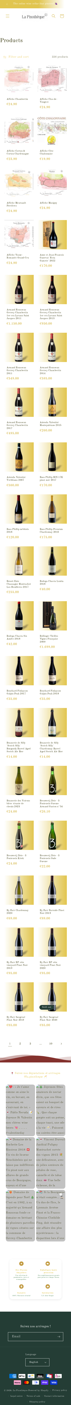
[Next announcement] (64, 4)
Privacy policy (59, 1390)
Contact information (54, 1396)
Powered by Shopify (38, 1390)
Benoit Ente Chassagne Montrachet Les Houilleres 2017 (19, 584)
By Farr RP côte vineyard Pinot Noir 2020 (50, 965)
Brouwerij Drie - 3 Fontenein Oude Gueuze (50, 858)
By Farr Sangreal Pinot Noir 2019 (16, 1018)
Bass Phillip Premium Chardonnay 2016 (51, 530)
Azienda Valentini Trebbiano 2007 (16, 479)
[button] (7, 16)
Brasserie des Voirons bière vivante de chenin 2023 (18, 803)
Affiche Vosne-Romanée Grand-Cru (18, 256)
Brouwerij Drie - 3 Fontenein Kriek (17, 857)
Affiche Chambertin (17, 99)
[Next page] (61, 1044)
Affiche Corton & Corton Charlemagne (18, 152)
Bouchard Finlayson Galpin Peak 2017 (17, 692)
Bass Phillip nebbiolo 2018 (18, 530)
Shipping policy (37, 1402)
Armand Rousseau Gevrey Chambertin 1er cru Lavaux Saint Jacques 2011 (18, 314)
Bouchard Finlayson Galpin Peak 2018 (50, 692)
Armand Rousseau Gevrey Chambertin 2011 (17, 370)
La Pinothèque (20, 1390)
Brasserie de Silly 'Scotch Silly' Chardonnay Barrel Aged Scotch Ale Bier (51, 747)
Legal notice (16, 1396)
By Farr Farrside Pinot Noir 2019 (52, 912)
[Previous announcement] (7, 4)
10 (50, 1043)
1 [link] (10, 1043)
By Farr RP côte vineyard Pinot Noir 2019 (17, 965)
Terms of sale (33, 1396)
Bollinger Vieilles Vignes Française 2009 (49, 639)
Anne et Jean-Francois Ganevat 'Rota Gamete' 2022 (52, 258)
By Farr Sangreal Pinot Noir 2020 (49, 1018)
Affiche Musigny (48, 203)
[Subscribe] (59, 1336)
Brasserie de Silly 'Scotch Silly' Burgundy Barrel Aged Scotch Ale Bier (19, 747)
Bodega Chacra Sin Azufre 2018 (17, 637)
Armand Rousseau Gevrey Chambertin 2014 (50, 370)
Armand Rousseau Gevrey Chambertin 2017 (17, 425)
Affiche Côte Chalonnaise (46, 152)
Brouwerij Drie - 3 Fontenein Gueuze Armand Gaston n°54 (51, 803)
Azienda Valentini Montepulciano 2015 (51, 424)
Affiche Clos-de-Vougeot (48, 100)
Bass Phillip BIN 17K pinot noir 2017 (51, 479)
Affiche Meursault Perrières (16, 204)
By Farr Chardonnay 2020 (18, 912)
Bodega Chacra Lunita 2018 (52, 582)
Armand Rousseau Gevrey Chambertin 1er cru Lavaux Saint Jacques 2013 (51, 314)
